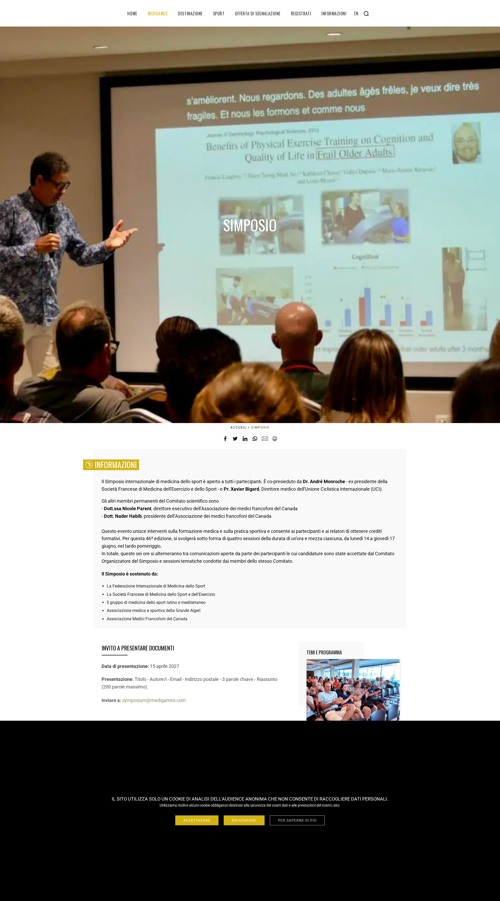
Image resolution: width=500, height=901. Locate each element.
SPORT (219, 13)
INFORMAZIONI (333, 13)
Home (132, 13)
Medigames (158, 13)
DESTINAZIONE (190, 13)
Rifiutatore (244, 820)
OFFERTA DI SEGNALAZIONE (257, 13)
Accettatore (196, 820)
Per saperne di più (297, 820)
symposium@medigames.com (154, 700)
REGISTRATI (301, 13)
